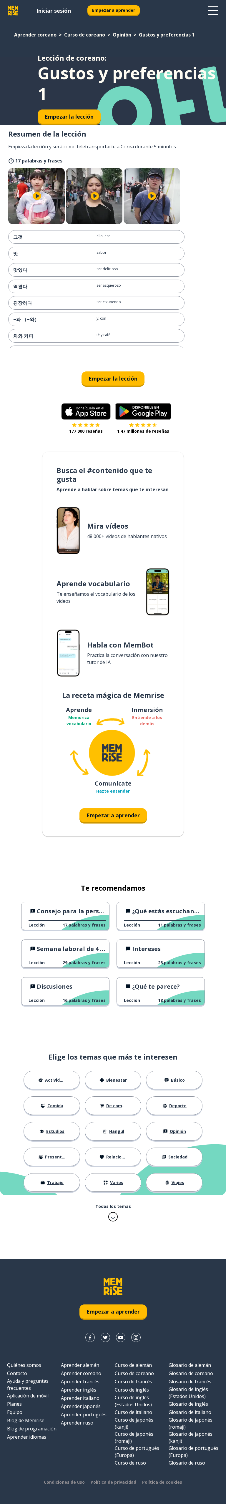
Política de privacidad (113, 1482)
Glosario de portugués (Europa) (193, 1451)
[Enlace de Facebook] (90, 1337)
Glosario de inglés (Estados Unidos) (188, 1393)
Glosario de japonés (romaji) (190, 1423)
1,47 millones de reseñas (143, 431)
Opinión (122, 34)
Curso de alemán (133, 1365)
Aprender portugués (84, 1414)
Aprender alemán (80, 1365)
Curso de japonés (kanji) (134, 1423)
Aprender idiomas (26, 1437)
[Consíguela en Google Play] (143, 411)
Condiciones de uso (64, 1482)
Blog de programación (31, 1428)
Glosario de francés (190, 1381)
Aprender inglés (78, 1390)
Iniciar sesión (53, 10)
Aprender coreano (35, 34)
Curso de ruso (130, 1463)
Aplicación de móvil (28, 1395)
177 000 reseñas (86, 431)
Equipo (14, 1412)
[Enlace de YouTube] (120, 1337)
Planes (14, 1404)
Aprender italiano (80, 1398)
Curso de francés (133, 1381)
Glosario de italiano (190, 1412)
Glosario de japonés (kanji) (190, 1437)
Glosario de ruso (187, 1463)
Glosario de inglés (188, 1404)
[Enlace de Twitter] (105, 1337)
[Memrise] (13, 11)
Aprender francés (80, 1381)
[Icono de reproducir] (37, 196)
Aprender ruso (77, 1423)
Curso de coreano (84, 34)
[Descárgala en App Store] (86, 411)
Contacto (17, 1373)
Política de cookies (162, 1482)
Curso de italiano (133, 1412)
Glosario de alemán (190, 1365)
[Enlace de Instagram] (136, 1337)
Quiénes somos (24, 1365)
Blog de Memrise (25, 1420)
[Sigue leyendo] (213, 11)
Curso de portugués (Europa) (137, 1451)
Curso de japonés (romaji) (134, 1437)
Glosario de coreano (191, 1373)
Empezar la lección (113, 378)
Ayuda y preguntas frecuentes (28, 1384)
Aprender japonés (81, 1406)
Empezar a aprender (113, 10)
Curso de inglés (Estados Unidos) (133, 1401)
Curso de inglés (132, 1390)
